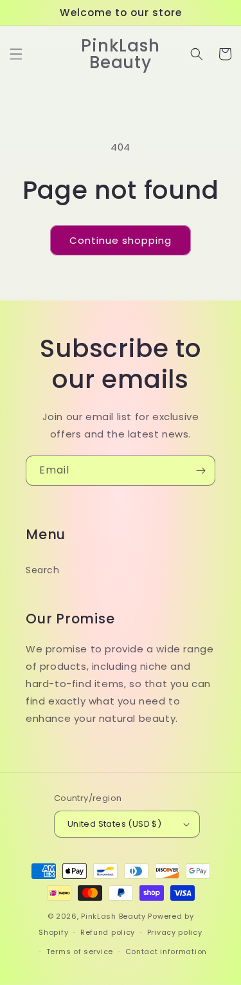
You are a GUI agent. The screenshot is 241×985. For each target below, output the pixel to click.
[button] (16, 54)
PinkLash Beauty (113, 916)
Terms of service (79, 951)
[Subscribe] (200, 471)
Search (43, 570)
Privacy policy (174, 932)
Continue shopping (120, 240)
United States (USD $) (114, 824)
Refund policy (107, 932)
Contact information (166, 951)
